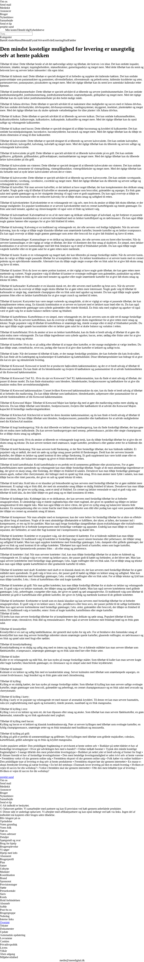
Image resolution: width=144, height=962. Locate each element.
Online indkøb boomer (90, 748)
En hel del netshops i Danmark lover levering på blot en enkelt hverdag (90, 764)
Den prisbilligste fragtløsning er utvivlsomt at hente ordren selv (62, 745)
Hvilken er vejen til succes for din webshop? (24, 771)
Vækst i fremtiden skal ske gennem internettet (64, 767)
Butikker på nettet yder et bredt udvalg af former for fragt (109, 752)
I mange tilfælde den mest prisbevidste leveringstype (47, 752)
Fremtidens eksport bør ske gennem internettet (100, 761)
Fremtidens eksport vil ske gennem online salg (79, 758)
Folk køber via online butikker (124, 758)
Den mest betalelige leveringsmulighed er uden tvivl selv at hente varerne (103, 755)
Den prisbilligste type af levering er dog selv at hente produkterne (36, 761)
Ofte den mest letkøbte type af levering (113, 767)
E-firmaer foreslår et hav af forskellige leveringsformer (30, 755)
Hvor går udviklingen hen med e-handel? (53, 748)
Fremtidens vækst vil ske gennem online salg (26, 758)
